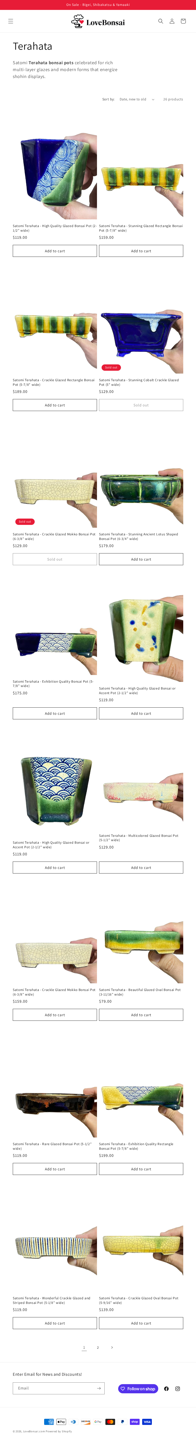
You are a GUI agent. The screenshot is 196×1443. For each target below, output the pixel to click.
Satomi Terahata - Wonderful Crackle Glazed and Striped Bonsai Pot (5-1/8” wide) (52, 1300)
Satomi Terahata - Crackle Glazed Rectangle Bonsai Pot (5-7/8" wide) (54, 382)
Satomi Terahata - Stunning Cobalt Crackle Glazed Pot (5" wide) (139, 382)
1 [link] (84, 1347)
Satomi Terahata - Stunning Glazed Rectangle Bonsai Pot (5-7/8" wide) (141, 228)
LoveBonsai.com (34, 1431)
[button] (10, 21)
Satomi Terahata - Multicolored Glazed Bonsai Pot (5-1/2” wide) (138, 837)
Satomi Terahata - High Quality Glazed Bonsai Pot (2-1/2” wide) (55, 228)
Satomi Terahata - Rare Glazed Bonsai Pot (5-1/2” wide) (52, 1146)
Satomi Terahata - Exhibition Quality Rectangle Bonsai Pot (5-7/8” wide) (136, 1146)
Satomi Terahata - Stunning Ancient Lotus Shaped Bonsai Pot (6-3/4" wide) (138, 536)
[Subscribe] (98, 1388)
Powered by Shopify (59, 1431)
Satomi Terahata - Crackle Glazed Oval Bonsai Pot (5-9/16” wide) (138, 1300)
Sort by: (108, 99)
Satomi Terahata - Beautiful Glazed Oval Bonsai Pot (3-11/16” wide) (140, 992)
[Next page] (111, 1347)
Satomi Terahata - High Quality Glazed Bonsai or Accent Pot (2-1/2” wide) (137, 690)
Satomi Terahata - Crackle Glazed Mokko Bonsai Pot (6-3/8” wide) (54, 536)
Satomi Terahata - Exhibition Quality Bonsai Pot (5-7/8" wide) (53, 683)
